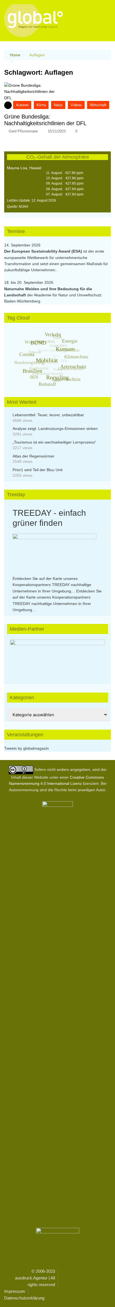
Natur (58, 105)
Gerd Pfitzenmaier (23, 131)
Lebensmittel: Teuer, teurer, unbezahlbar (48, 415)
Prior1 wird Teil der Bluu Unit (38, 470)
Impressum (14, 1291)
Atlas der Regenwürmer (33, 456)
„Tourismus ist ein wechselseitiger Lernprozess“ (54, 442)
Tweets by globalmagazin (26, 748)
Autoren (22, 105)
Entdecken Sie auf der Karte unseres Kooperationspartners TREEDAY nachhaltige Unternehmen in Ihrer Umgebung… (52, 584)
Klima (41, 105)
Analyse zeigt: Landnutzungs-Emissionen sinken (55, 428)
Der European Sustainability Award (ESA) (43, 251)
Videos (76, 105)
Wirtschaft (98, 105)
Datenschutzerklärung (24, 1298)
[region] (57, 656)
